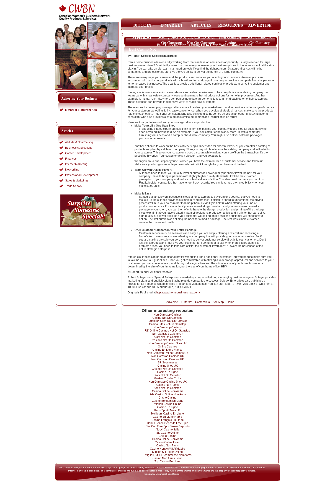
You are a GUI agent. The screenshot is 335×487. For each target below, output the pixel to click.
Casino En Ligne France (167, 349)
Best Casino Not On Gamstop (259, 38)
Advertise (172, 302)
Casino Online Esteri (167, 442)
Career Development (78, 153)
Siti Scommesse (168, 362)
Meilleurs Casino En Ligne (167, 413)
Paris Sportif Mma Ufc (167, 410)
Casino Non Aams (167, 384)
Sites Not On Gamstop (167, 388)
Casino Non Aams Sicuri (167, 458)
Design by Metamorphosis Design (162, 474)
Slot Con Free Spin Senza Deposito (168, 426)
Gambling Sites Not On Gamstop (167, 321)
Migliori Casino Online (167, 404)
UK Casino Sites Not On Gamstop (201, 38)
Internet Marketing (76, 164)
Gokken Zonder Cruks (167, 378)
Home (230, 302)
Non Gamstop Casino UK (167, 333)
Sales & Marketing (76, 180)
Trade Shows (73, 186)
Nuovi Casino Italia (167, 429)
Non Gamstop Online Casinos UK (167, 353)
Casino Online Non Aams (167, 391)
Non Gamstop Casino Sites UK (168, 343)
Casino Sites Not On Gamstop (167, 324)
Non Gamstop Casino (230, 38)
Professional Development (81, 175)
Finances (71, 158)
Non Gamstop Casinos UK (167, 356)
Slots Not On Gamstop (167, 337)
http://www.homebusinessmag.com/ (178, 292)
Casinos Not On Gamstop (167, 340)
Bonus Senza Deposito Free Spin (167, 423)
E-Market (186, 302)
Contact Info (202, 302)
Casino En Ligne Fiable (167, 416)
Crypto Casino (167, 397)
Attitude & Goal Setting (79, 142)
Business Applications (78, 147)
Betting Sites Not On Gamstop (171, 38)
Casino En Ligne (167, 372)
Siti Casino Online (167, 432)
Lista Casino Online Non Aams (167, 394)
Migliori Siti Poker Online (167, 451)
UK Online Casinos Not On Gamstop (167, 330)
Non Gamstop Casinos (168, 314)
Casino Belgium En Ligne (167, 400)
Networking (72, 169)
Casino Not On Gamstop (167, 317)
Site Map (218, 302)
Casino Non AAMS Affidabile (167, 448)
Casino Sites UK (167, 365)
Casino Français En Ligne (168, 420)
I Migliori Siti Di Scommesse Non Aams (167, 455)
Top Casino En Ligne (167, 461)
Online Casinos (167, 346)
